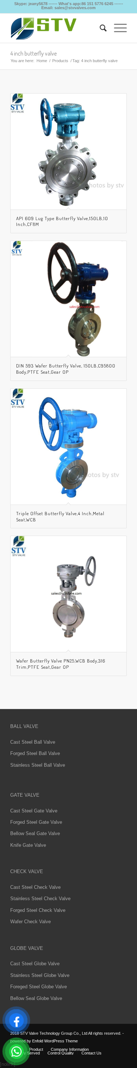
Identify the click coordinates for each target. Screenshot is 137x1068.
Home (42, 61)
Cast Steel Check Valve (35, 887)
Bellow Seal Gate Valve (35, 833)
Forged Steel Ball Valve (35, 753)
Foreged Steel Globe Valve (38, 986)
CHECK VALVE (26, 871)
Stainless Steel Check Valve (40, 898)
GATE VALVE (24, 795)
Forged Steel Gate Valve (36, 822)
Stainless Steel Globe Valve (39, 975)
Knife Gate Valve (28, 845)
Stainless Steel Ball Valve (37, 765)
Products (60, 61)
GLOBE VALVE (26, 948)
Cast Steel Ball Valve (32, 742)
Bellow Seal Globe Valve (36, 998)
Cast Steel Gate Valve (33, 811)
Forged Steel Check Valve (37, 910)
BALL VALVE (24, 726)
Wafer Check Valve (30, 921)
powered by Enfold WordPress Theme (44, 1041)
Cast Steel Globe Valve (35, 963)
